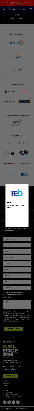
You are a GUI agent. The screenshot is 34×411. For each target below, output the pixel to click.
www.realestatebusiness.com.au (16, 206)
